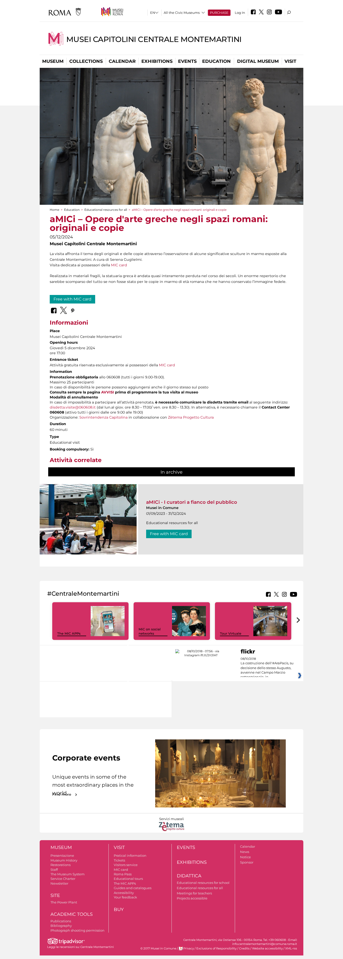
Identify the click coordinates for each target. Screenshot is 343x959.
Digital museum (258, 61)
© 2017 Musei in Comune (158, 948)
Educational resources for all (105, 210)
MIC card (119, 265)
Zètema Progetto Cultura (191, 417)
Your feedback (125, 897)
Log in (240, 13)
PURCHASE (219, 13)
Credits (244, 948)
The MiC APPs (69, 633)
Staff (54, 870)
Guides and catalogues (132, 888)
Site (55, 895)
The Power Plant (63, 902)
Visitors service (126, 865)
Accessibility (124, 893)
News (244, 852)
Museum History (63, 860)
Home (54, 210)
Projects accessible (192, 898)
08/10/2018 (267, 668)
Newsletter (59, 883)
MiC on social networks (150, 631)
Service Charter (62, 879)
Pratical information (130, 855)
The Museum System (67, 874)
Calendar (122, 61)
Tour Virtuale (230, 633)
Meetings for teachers (194, 893)
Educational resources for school (203, 883)
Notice (245, 857)
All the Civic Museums (182, 13)
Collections (86, 61)
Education (216, 61)
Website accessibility (267, 948)
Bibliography (61, 926)
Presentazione (62, 855)
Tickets (119, 860)
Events (187, 61)
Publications (60, 921)
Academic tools (71, 914)
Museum (53, 61)
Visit (290, 61)
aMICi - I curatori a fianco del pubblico (191, 502)
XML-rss (291, 948)
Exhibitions (157, 61)
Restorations (60, 865)
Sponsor (246, 862)
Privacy (188, 948)
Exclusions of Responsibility (216, 948)
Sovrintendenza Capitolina (103, 417)
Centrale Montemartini (97, 947)
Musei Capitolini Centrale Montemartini (154, 39)
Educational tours (128, 879)
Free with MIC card (72, 299)
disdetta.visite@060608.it (73, 407)
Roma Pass (123, 874)
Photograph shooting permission (77, 930)
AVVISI (107, 392)
